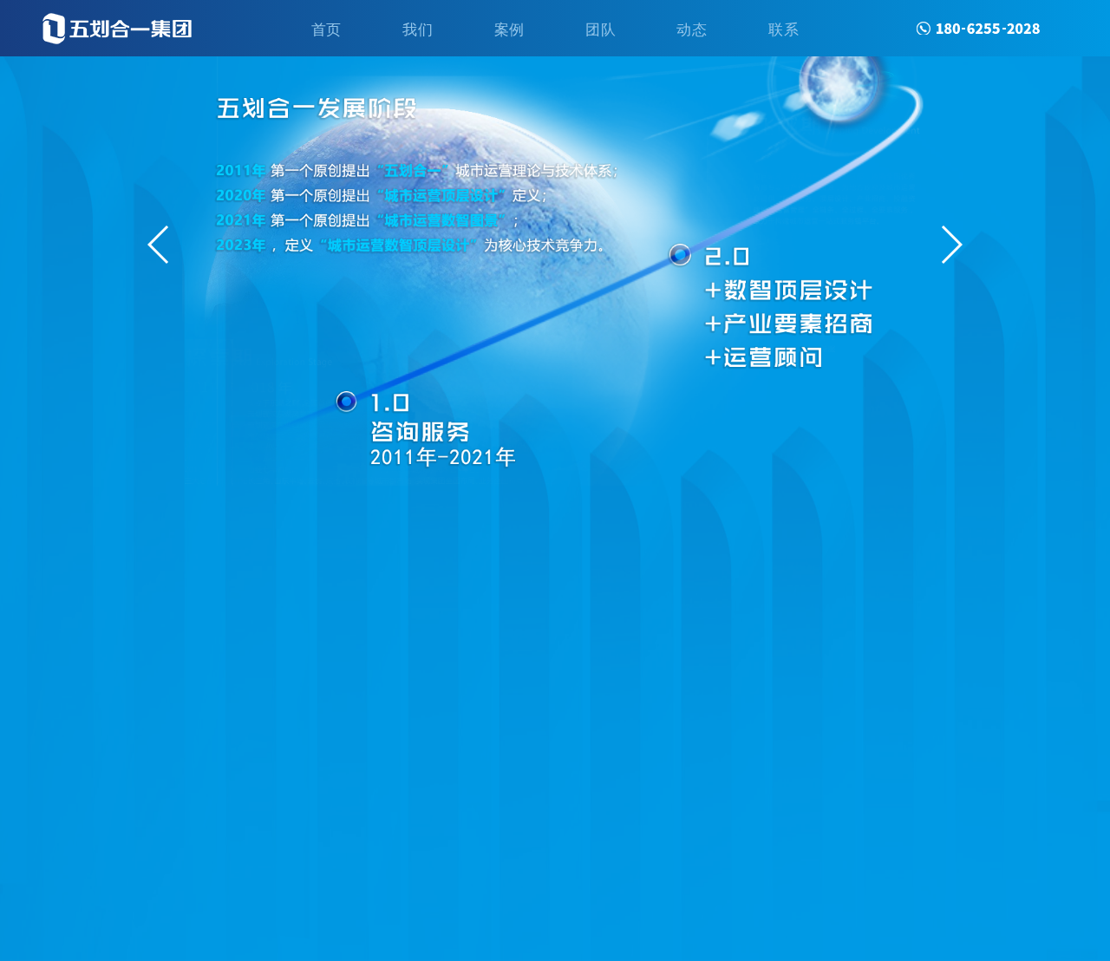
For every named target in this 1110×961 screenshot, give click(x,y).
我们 (417, 28)
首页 (326, 28)
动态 (691, 28)
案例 (509, 28)
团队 (600, 28)
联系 (783, 28)
